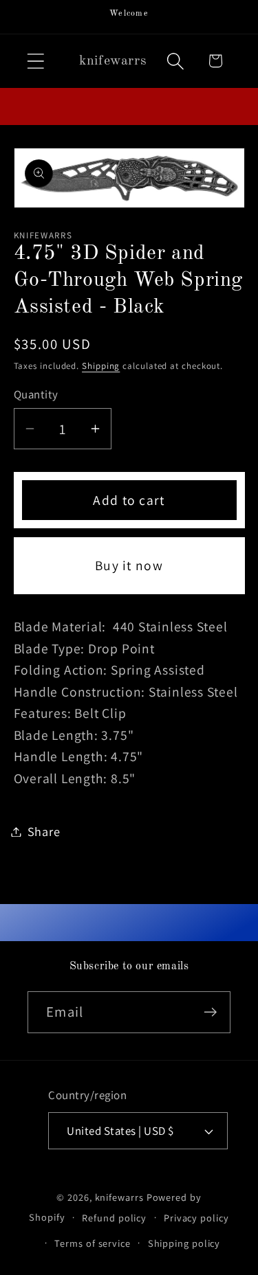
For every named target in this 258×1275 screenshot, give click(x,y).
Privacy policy (196, 1217)
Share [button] (44, 831)
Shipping (101, 366)
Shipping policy (184, 1243)
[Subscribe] (210, 1012)
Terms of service (92, 1243)
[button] (35, 60)
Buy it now (129, 565)
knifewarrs (119, 1197)
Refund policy (114, 1217)
